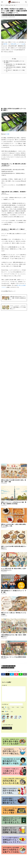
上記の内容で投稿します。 (8, 724)
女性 (12, 711)
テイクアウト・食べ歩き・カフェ (8, 667)
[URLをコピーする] (25, 674)
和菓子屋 (5, 44)
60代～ (9, 708)
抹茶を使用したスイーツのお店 (18, 44)
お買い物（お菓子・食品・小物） (9, 665)
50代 (4, 708)
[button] (3, 674)
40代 (22, 707)
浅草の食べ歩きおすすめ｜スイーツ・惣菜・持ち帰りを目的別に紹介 (18, 298)
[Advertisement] (14, 92)
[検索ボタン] (26, 2)
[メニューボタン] (2, 2)
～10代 (7, 707)
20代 (13, 707)
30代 (18, 707)
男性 (7, 711)
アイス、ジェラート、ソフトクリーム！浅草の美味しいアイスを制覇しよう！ (18, 307)
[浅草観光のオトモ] (14, 2)
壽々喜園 (7, 134)
